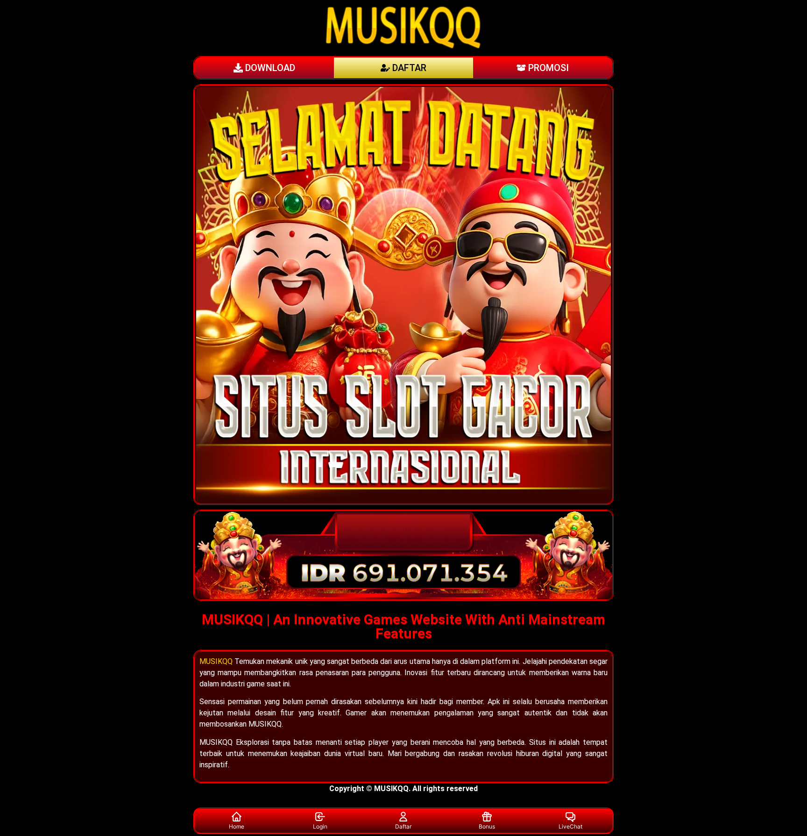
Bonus (487, 826)
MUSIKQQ (216, 661)
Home (236, 826)
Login (320, 826)
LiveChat (570, 826)
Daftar (403, 826)
